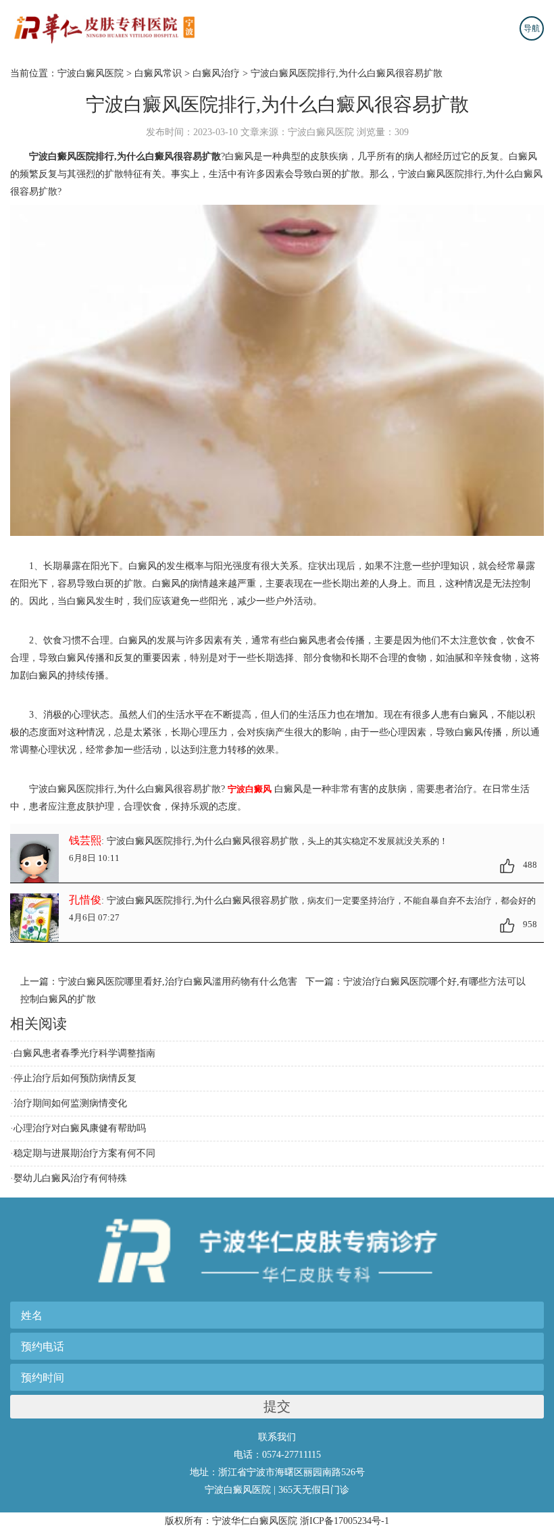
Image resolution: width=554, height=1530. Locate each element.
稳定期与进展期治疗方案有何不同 (84, 1153)
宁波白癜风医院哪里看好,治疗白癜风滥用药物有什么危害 (177, 982)
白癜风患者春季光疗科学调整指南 (84, 1053)
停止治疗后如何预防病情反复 (75, 1078)
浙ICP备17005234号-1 (344, 1521)
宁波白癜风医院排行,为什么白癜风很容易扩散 (347, 73)
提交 (277, 1406)
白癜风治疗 (216, 73)
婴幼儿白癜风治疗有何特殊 (70, 1178)
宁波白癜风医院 (90, 73)
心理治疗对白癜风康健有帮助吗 (80, 1128)
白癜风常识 (158, 73)
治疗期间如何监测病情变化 (70, 1103)
